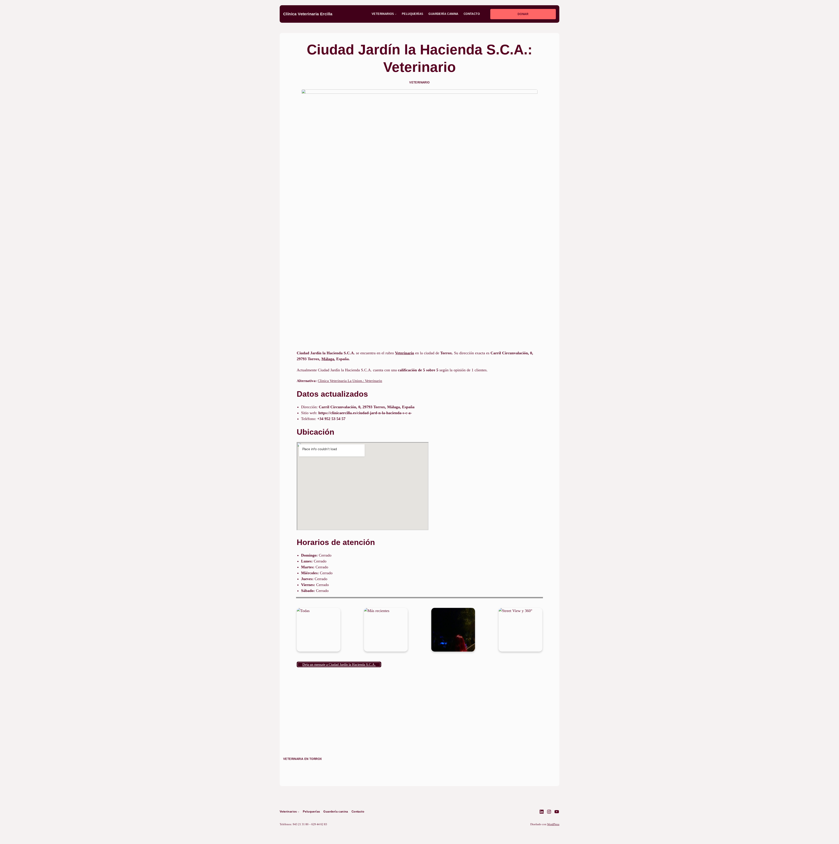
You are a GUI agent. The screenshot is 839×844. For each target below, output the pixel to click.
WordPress (553, 824)
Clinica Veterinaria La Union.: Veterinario (350, 381)
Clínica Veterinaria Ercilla (308, 14)
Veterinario (419, 82)
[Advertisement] (419, 314)
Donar (523, 14)
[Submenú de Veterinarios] (396, 14)
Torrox (315, 759)
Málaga (327, 359)
